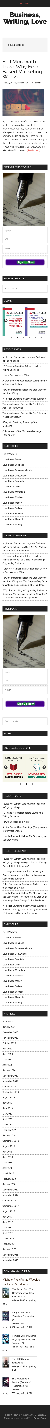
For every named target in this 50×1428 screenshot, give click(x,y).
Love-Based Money (12, 502)
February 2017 (9, 1244)
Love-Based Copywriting (14, 475)
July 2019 (7, 1103)
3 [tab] (23, 337)
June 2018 (7, 1157)
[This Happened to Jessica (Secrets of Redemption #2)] (7, 1382)
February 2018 (9, 1179)
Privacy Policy (39, 1418)
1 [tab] (11, 337)
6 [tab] (41, 337)
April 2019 (7, 1119)
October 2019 (9, 1086)
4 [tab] (29, 337)
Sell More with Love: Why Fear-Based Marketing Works (22, 69)
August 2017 (8, 1211)
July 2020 (7, 1048)
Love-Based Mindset (12, 497)
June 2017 (7, 1222)
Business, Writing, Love (25, 18)
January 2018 (9, 1184)
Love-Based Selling (12, 508)
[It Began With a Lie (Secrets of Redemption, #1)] (7, 1316)
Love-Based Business (13, 465)
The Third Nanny (20, 1359)
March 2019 (8, 1124)
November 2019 (10, 1081)
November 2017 (10, 1195)
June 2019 (7, 1108)
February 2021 (9, 1021)
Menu (27, 3)
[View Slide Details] (13, 321)
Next (44, 320)
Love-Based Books (11, 459)
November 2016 (10, 1260)
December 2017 (10, 1189)
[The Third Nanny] (7, 1362)
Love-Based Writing (12, 524)
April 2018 (7, 1168)
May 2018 (7, 1162)
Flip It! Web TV (9, 454)
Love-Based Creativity (13, 481)
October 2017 (9, 1200)
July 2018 (7, 1151)
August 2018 (8, 1146)
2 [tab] (17, 337)
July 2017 (7, 1216)
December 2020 (10, 1032)
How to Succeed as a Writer (15, 375)
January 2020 (9, 1070)
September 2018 (10, 1141)
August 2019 (8, 1097)
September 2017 (10, 1206)
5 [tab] (35, 337)
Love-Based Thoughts (13, 519)
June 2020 (7, 1054)
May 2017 (7, 1227)
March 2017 (8, 1238)
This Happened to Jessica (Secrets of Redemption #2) (21, 1382)
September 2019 (10, 1092)
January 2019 (9, 1135)
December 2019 (10, 1075)
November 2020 (10, 1038)
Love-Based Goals (11, 486)
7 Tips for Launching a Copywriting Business (24, 398)
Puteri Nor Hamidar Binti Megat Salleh (20, 568)
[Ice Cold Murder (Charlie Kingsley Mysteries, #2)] (7, 1339)
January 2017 (9, 1249)
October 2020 (9, 1043)
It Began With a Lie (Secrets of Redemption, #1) (24, 1316)
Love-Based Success (12, 513)
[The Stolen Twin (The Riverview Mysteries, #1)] (7, 1293)
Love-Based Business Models (17, 470)
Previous (6, 320)
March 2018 (8, 1173)
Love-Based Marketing (13, 492)
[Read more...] (33, 150)
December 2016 (10, 1254)
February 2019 (9, 1130)
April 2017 (7, 1233)
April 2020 (7, 1065)
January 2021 (9, 1027)
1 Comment (36, 83)
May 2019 (7, 1113)
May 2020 (7, 1059)
